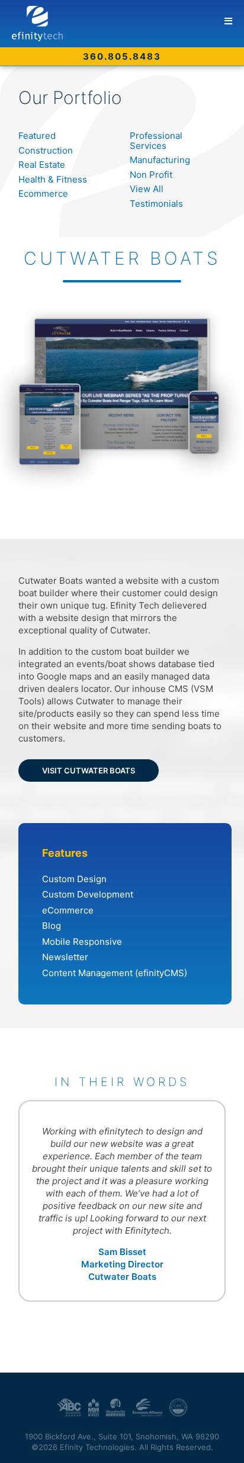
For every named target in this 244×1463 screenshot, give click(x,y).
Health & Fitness (52, 179)
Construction (45, 150)
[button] (228, 21)
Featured (37, 135)
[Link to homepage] (128, 23)
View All (146, 188)
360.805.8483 (122, 56)
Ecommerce (43, 193)
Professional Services (156, 140)
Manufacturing (160, 159)
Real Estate (41, 164)
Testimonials (156, 203)
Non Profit (151, 174)
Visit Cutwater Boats (88, 770)
